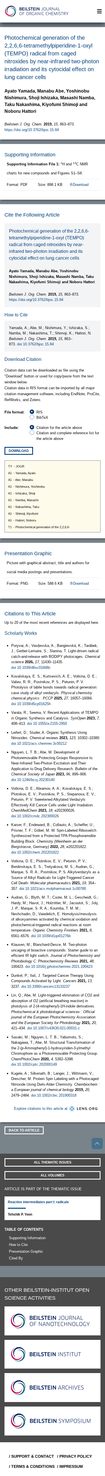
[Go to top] (97, 1143)
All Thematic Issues (52, 1162)
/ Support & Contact (31, 1456)
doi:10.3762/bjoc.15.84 (35, 344)
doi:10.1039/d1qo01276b (51, 936)
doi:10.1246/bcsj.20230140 (33, 780)
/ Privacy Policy (74, 1456)
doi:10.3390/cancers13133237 (45, 986)
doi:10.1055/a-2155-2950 (47, 723)
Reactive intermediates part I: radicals (38, 1202)
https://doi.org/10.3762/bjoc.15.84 (31, 130)
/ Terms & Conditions (31, 1466)
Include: (11, 428)
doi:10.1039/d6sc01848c (31, 667)
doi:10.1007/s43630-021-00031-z (53, 1028)
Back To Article (24, 1130)
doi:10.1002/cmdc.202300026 (35, 816)
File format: (14, 412)
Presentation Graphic (26, 1251)
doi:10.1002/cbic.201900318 (53, 1095)
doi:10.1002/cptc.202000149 (34, 1064)
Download (80, 185)
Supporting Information (27, 1238)
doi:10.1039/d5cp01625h (31, 704)
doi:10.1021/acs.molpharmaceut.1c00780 (52, 888)
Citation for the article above (59, 428)
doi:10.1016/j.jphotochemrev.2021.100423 (58, 966)
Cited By (16, 1258)
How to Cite (18, 1245)
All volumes (52, 1175)
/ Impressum (70, 1466)
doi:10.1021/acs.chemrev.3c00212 (39, 743)
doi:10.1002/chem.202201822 (35, 852)
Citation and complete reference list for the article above (67, 436)
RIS (39, 412)
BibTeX (42, 417)
